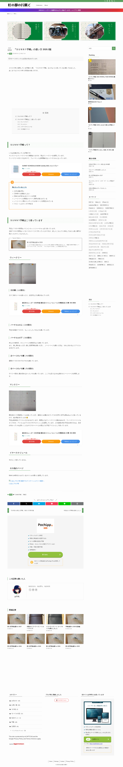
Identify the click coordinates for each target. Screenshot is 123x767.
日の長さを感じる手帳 (95, 261)
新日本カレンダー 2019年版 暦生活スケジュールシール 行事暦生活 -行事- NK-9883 (49, 303)
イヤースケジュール (26, 126)
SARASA (100, 208)
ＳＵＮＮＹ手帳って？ (25, 116)
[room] (110, 1)
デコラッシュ (93, 229)
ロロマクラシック (94, 253)
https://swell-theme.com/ (96, 743)
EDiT (91, 202)
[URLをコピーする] (77, 503)
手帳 (11, 53)
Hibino (97, 202)
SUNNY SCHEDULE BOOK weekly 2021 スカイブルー (40, 166)
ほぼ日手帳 (104, 214)
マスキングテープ (107, 244)
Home (50, 761)
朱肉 (106, 261)
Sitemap (56, 761)
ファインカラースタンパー (97, 235)
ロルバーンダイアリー (95, 250)
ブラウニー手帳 (94, 238)
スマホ (110, 226)
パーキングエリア (94, 232)
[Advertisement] (45, 90)
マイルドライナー (94, 244)
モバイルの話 (17, 713)
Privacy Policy (18, 739)
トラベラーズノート (106, 229)
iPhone (105, 202)
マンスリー (24, 124)
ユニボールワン (94, 247)
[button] (13, 503)
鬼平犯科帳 (93, 267)
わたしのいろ (93, 217)
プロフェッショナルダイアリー (98, 241)
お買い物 (15, 705)
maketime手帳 (93, 205)
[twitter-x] (105, 1)
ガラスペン (102, 220)
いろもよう (102, 211)
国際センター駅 (102, 255)
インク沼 (103, 217)
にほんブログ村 (14, 483)
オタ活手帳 (93, 220)
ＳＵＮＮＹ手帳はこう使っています (29, 119)
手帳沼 (24, 494)
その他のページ (25, 129)
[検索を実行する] (114, 48)
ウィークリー (24, 122)
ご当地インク (93, 214)
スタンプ (102, 226)
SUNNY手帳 (18, 494)
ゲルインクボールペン (95, 223)
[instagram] (107, 1)
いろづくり (93, 211)
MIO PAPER (104, 205)
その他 (14, 709)
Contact (62, 761)
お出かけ (15, 700)
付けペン (92, 255)
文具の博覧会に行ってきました (97, 189)
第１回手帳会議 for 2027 (96, 176)
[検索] (114, 1)
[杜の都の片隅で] (19, 5)
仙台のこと (16, 718)
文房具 (15, 726)
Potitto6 (92, 208)
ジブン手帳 (93, 226)
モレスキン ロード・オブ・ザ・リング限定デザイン (101, 182)
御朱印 (112, 255)
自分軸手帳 (101, 264)
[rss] (112, 1)
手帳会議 (92, 258)
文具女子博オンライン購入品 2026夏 (99, 165)
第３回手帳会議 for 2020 (35, 242)
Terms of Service (31, 739)
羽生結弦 (92, 264)
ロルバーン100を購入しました (97, 170)
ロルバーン (105, 247)
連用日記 (110, 264)
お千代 (16, 596)
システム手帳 (108, 223)
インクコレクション (19, 730)
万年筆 (104, 253)
